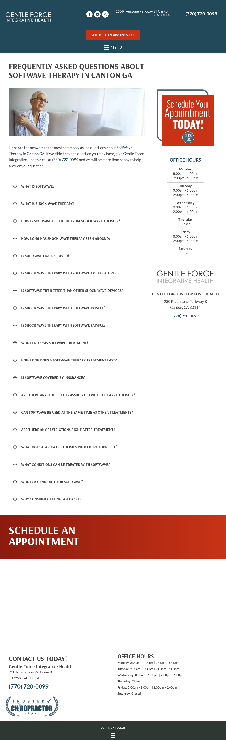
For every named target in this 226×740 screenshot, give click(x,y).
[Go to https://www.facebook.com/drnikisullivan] (89, 15)
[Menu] (113, 735)
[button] (77, 186)
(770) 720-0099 (201, 13)
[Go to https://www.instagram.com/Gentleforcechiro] (105, 15)
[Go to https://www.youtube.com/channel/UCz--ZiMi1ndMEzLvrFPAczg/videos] (97, 15)
